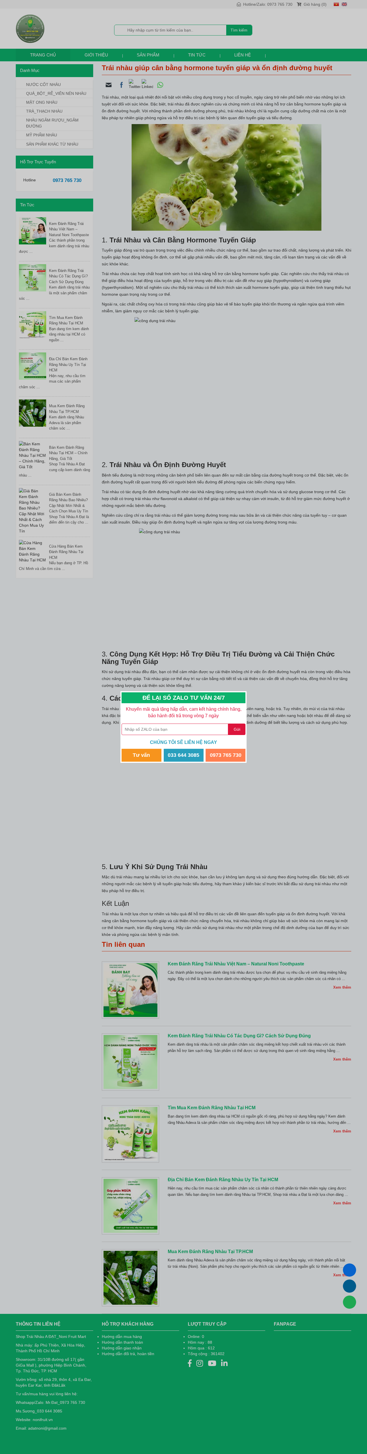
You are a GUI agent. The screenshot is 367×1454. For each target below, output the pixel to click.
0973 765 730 (225, 755)
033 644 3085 (183, 755)
